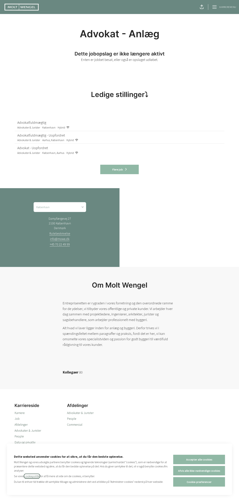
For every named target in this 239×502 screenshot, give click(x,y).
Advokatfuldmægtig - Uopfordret (41, 135)
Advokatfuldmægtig (31, 122)
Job (17, 419)
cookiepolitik (31, 476)
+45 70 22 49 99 (60, 244)
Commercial (74, 425)
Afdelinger (21, 425)
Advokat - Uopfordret (32, 147)
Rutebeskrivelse (59, 233)
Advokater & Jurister (28, 430)
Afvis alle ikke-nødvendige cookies (199, 470)
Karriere (20, 413)
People (19, 436)
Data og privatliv (25, 442)
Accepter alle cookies (199, 459)
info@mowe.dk (59, 239)
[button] (202, 7)
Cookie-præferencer (199, 482)
